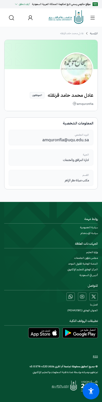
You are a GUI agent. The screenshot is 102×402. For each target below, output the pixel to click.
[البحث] (11, 17)
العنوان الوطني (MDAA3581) (82, 310)
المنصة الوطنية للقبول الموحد (83, 264)
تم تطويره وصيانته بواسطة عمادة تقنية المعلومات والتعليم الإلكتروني (65, 372)
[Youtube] (82, 296)
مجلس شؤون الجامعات (86, 258)
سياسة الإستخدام (89, 233)
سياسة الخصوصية (89, 227)
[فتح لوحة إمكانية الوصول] (91, 391)
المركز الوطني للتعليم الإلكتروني (82, 269)
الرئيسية (94, 33)
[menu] (92, 18)
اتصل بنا (94, 305)
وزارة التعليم (92, 252)
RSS (95, 356)
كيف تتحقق (24, 4)
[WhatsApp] (70, 296)
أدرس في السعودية (89, 275)
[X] (93, 296)
